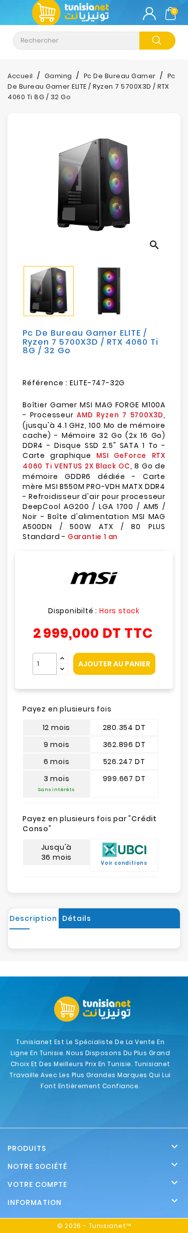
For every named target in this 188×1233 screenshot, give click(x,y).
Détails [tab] (76, 918)
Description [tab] (33, 918)
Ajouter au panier (114, 664)
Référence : (45, 383)
